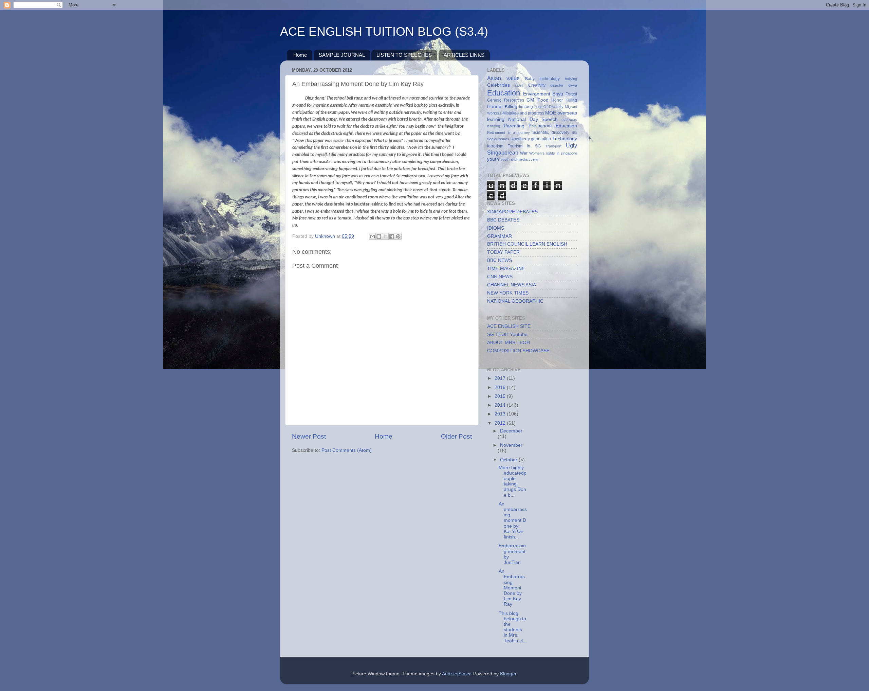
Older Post (456, 436)
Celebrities (498, 85)
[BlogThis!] (378, 236)
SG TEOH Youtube (507, 334)
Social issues (498, 139)
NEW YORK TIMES (508, 293)
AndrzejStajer (456, 673)
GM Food (537, 100)
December (511, 430)
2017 (501, 378)
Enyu (557, 93)
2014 (501, 405)
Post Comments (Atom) (346, 450)
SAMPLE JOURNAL (342, 55)
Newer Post (309, 436)
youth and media (514, 159)
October (509, 459)
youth (493, 159)
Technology (564, 138)
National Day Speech (533, 119)
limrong (526, 106)
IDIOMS (495, 228)
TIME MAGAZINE (506, 268)
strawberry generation (531, 139)
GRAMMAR (499, 236)
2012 (501, 423)
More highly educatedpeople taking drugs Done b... (512, 481)
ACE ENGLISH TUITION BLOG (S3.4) (384, 31)
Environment (536, 93)
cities (519, 85)
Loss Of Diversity (549, 107)
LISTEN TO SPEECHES (404, 55)
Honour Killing (502, 106)
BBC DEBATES (503, 220)
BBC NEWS (499, 260)
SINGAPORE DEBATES (512, 211)
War (524, 153)
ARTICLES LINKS (464, 55)
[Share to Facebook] (391, 236)
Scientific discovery (550, 132)
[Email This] (372, 236)
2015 (501, 396)
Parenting (514, 125)
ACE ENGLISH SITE (509, 326)
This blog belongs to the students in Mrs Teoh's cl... (513, 627)
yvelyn (534, 159)
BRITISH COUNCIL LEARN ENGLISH (527, 244)
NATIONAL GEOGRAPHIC (515, 301)
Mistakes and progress (523, 113)
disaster (556, 85)
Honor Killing (564, 100)
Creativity (537, 85)
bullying (571, 79)
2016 (501, 387)
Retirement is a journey (508, 132)
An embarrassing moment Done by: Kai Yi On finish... (513, 520)
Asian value (503, 78)
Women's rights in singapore (553, 153)
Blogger (508, 673)
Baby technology (542, 78)
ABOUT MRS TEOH (508, 342)
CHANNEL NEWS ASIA (511, 284)
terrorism (495, 146)
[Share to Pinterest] (398, 236)
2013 (501, 414)
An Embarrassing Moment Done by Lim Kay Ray (512, 588)
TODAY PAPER (503, 252)
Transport (553, 146)
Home (300, 55)
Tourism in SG (524, 146)
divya (572, 85)
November (511, 445)
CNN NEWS (500, 276)
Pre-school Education (553, 125)
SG (574, 132)
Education (503, 93)
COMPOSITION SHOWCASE (518, 350)
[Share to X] (385, 236)
